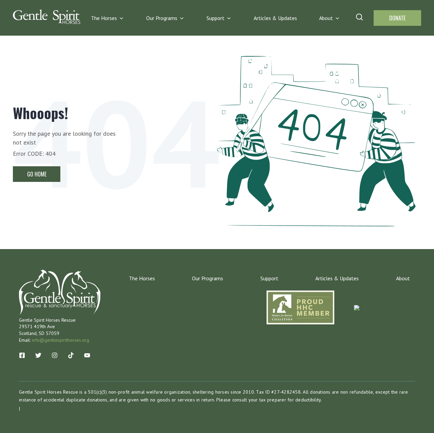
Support (215, 18)
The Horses (104, 18)
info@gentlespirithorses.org (60, 340)
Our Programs (161, 18)
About (326, 18)
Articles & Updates (275, 18)
